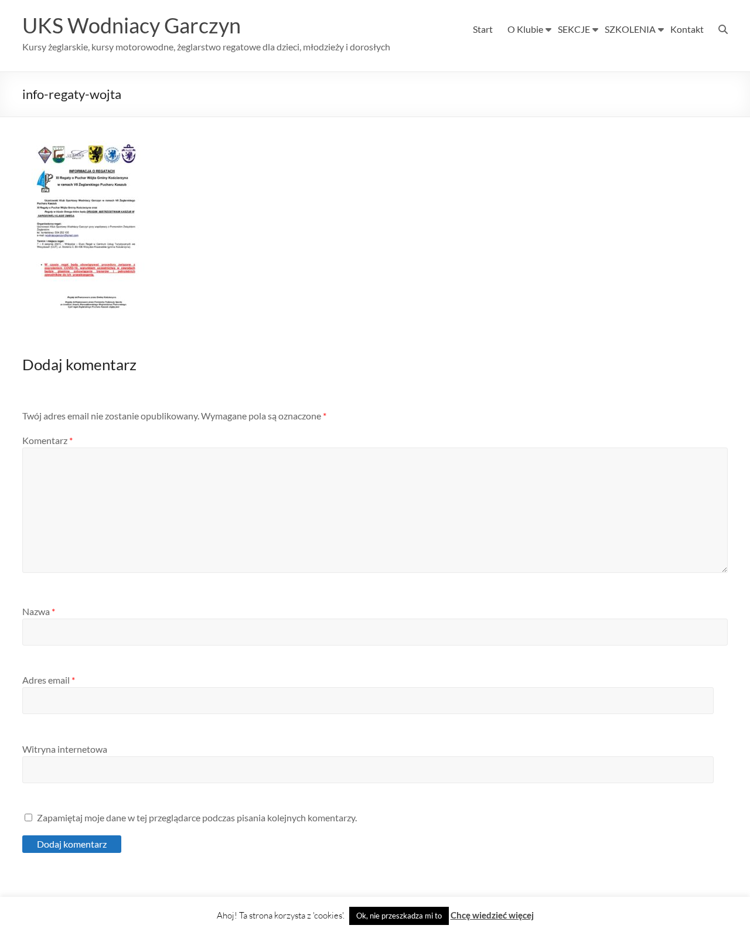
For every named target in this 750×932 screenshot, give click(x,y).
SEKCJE (574, 29)
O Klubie (525, 29)
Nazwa (38, 611)
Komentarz (47, 440)
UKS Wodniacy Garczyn (131, 25)
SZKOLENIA (630, 29)
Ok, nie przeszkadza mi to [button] (399, 915)
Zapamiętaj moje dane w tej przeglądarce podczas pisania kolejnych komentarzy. (197, 817)
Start (483, 29)
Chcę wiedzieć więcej (492, 915)
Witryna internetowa (64, 749)
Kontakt (687, 29)
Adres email (48, 679)
